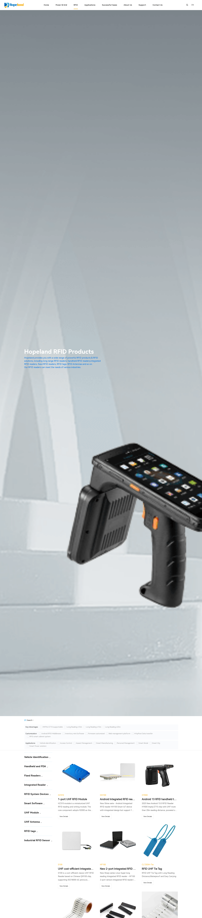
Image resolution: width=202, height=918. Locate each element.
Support (142, 5)
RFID (76, 5)
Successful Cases (109, 5)
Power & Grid (61, 5)
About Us (128, 5)
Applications (89, 5)
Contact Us (158, 5)
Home (46, 5)
